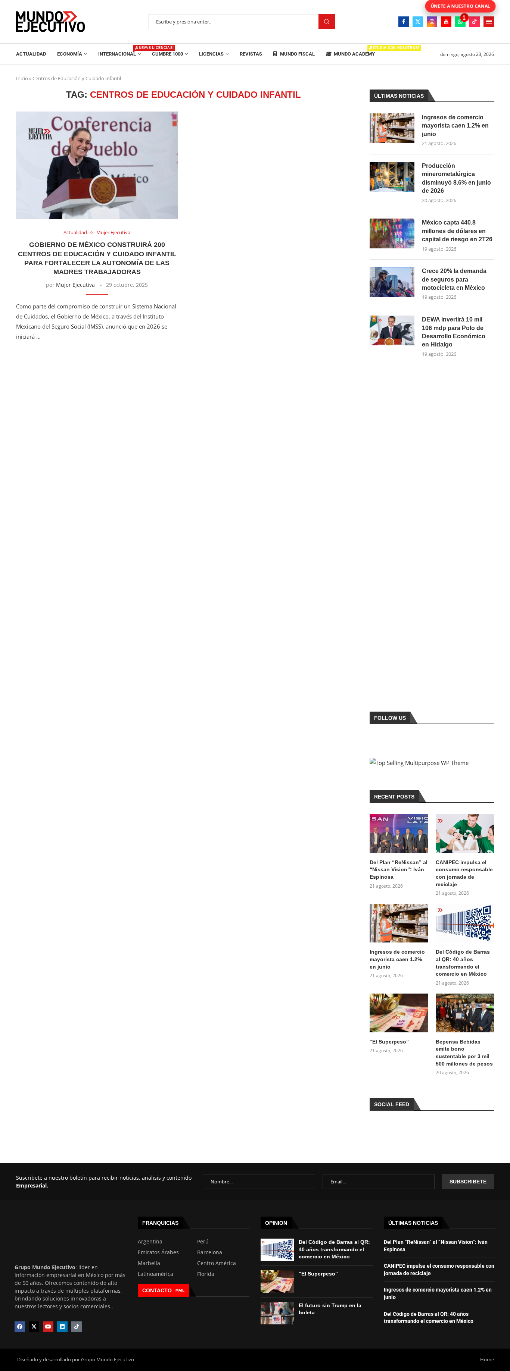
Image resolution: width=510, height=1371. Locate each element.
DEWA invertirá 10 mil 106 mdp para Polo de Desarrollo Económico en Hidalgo (453, 332)
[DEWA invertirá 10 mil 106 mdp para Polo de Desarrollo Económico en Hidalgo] (392, 330)
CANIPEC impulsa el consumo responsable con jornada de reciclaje (464, 873)
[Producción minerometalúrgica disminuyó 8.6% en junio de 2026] (392, 177)
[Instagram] (432, 21)
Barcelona (209, 1252)
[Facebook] (403, 21)
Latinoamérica (155, 1274)
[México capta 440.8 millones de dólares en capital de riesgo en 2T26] (392, 233)
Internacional (119, 51)
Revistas (251, 54)
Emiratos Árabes (158, 1252)
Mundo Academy (354, 51)
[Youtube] (446, 21)
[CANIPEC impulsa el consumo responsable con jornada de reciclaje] (465, 833)
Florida (205, 1274)
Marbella (149, 1263)
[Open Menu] (488, 21)
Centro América (216, 1263)
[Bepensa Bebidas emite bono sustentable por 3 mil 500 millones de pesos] (465, 1013)
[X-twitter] (34, 1326)
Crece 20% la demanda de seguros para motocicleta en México (454, 279)
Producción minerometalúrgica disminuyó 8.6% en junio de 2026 (456, 178)
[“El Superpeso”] (399, 1013)
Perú (203, 1241)
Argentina (150, 1241)
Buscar (326, 21)
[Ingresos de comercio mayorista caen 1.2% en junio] (392, 128)
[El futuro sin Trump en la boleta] (277, 1313)
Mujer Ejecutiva (75, 284)
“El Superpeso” (389, 1042)
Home (487, 1359)
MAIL (179, 1290)
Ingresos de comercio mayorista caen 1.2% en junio (455, 125)
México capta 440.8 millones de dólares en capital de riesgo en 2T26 (457, 230)
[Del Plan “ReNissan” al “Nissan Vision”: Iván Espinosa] (399, 833)
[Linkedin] (62, 1326)
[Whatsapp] (460, 21)
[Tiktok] (474, 21)
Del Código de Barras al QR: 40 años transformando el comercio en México (463, 963)
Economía (69, 54)
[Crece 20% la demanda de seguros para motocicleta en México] (392, 282)
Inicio (22, 78)
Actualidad (31, 54)
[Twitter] (418, 21)
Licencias (211, 54)
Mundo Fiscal (297, 54)
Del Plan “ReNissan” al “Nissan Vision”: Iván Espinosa (398, 869)
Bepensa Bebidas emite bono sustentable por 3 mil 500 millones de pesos (464, 1053)
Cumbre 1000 (167, 54)
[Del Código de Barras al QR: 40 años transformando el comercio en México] (465, 923)
